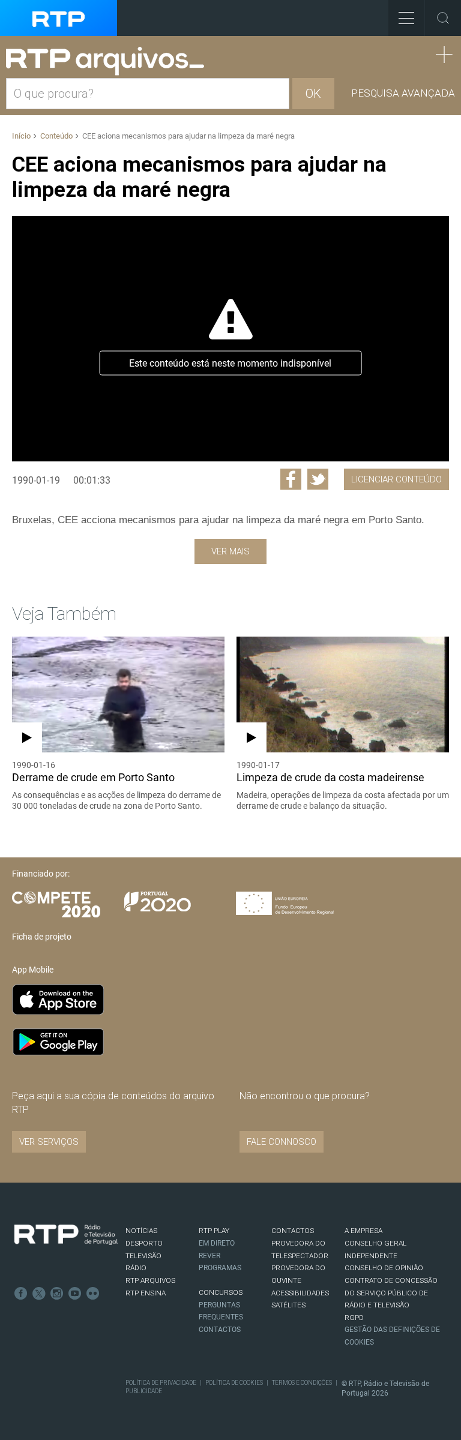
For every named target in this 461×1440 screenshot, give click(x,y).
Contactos (220, 1329)
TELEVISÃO (143, 1256)
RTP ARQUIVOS (150, 1280)
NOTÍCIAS (141, 1230)
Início (21, 135)
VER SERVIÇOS (49, 1141)
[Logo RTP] (66, 1235)
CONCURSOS (221, 1292)
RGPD (354, 1317)
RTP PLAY (214, 1230)
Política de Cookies (234, 1382)
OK (313, 93)
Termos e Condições (302, 1382)
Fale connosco (281, 1141)
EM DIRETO (217, 1243)
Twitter (39, 1293)
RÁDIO (135, 1268)
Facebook (21, 1293)
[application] (230, 338)
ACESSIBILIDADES (300, 1293)
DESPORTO (144, 1243)
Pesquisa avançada (403, 93)
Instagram (57, 1293)
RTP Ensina (145, 1293)
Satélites (288, 1305)
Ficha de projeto (41, 936)
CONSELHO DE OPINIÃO (384, 1268)
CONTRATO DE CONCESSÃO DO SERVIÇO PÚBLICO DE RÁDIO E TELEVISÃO (391, 1292)
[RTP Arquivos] (109, 61)
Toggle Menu (406, 18)
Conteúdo (56, 135)
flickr (93, 1293)
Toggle (443, 18)
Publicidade (143, 1391)
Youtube (75, 1293)
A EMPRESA (363, 1230)
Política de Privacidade (160, 1382)
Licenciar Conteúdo (396, 479)
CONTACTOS (292, 1230)
